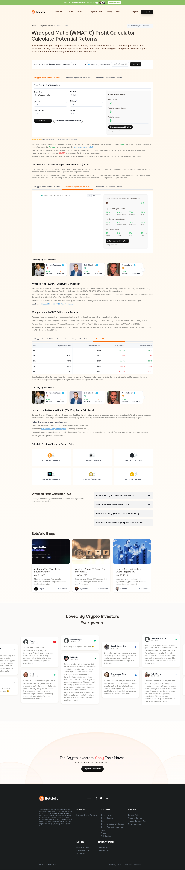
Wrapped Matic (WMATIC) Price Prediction (57, 304)
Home (34, 26)
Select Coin (38, 92)
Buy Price (73, 92)
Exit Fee (72, 110)
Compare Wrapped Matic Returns (77, 78)
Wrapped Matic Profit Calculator (47, 78)
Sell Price (73, 101)
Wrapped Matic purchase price (53, 429)
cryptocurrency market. (83, 147)
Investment (38, 101)
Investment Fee (39, 110)
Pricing (109, 12)
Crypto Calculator (46, 26)
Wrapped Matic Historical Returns (109, 78)
